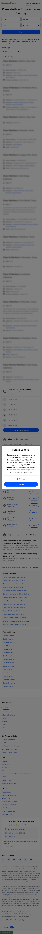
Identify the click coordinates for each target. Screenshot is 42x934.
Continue (21, 484)
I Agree (22, 479)
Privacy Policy (14, 457)
